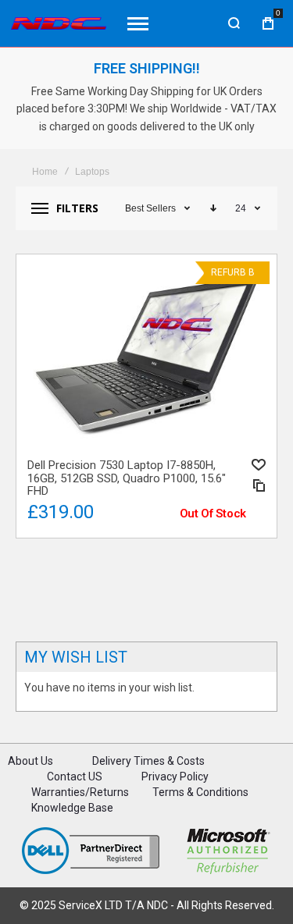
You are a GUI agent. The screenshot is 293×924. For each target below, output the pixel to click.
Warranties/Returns (80, 792)
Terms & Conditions (200, 792)
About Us (30, 761)
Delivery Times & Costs (148, 761)
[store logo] (58, 23)
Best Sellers (150, 208)
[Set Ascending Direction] (213, 208)
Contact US (74, 776)
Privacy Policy (175, 776)
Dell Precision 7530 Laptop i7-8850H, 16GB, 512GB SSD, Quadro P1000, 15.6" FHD (146, 353)
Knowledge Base (72, 807)
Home (45, 171)
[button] (259, 464)
